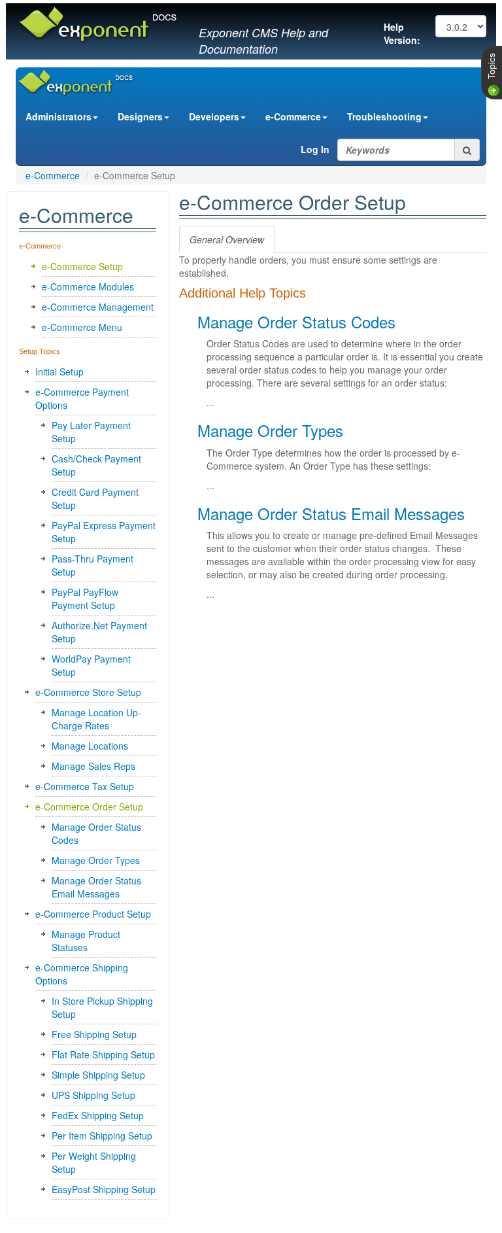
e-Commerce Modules (88, 286)
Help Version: (402, 33)
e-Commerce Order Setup (89, 806)
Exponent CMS (59, 76)
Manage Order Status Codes (96, 833)
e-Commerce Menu (82, 327)
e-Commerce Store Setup (88, 692)
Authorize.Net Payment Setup (99, 632)
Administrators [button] (58, 116)
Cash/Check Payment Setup (96, 465)
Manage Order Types (96, 860)
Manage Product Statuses (86, 941)
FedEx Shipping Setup (98, 1115)
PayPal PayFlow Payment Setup (85, 598)
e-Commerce (52, 175)
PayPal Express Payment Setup (104, 532)
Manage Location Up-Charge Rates (96, 719)
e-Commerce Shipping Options (81, 974)
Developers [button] (214, 116)
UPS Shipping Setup (93, 1095)
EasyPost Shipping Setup (104, 1189)
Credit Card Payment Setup (95, 498)
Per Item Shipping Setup (102, 1135)
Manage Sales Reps (93, 766)
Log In (315, 149)
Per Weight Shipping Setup (94, 1162)
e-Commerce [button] (293, 116)
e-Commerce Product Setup (93, 913)
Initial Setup (59, 371)
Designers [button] (140, 116)
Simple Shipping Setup (98, 1074)
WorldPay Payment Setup (91, 665)
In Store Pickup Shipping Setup (102, 1007)
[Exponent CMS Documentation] (97, 22)
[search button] (467, 150)
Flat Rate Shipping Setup (103, 1054)
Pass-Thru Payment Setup (92, 565)
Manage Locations (90, 745)
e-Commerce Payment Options (82, 398)
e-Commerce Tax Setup (84, 786)
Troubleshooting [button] (384, 116)
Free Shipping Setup (94, 1034)
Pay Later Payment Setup (91, 432)
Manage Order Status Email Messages (96, 887)
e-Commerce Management (98, 306)
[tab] (227, 239)
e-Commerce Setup (82, 266)
